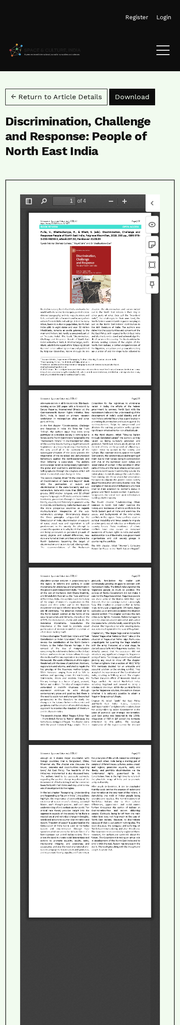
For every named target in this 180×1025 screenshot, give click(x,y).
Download (135, 96)
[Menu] (163, 52)
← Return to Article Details (56, 97)
